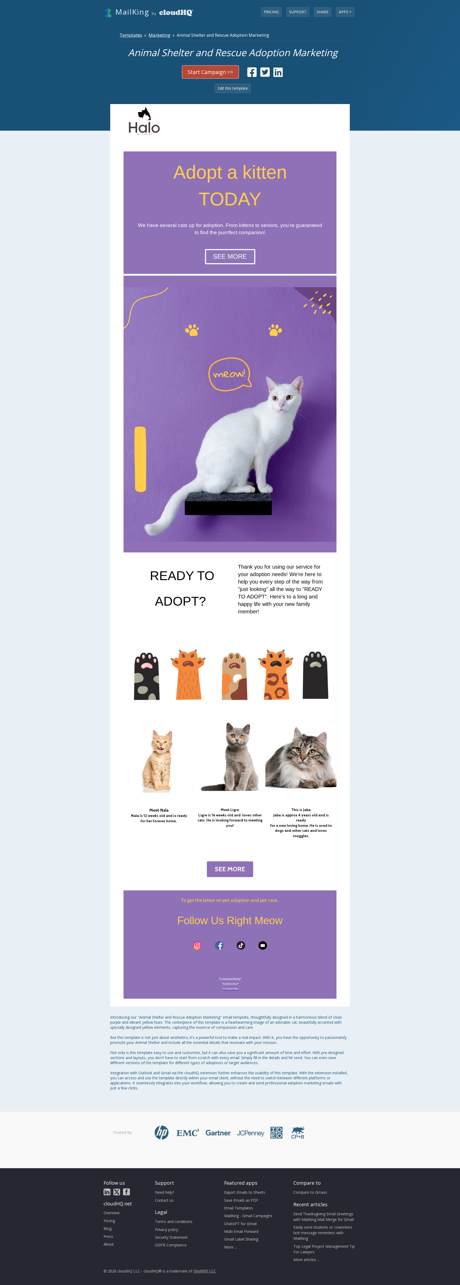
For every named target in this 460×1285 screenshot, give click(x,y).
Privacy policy (166, 1229)
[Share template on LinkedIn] (278, 74)
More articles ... (306, 1259)
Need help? (164, 1192)
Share (322, 11)
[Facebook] (219, 945)
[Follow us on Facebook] (126, 1191)
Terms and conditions (173, 1221)
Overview (112, 1212)
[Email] (262, 945)
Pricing (271, 11)
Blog (108, 1228)
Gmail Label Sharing (241, 1239)
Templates (131, 35)
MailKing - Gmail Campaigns (248, 1215)
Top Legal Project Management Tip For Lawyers (324, 1249)
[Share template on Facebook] (252, 74)
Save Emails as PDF (241, 1200)
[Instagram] (197, 945)
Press (108, 1236)
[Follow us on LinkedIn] (107, 1191)
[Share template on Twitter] (265, 74)
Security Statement (171, 1237)
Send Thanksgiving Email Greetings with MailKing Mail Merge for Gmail (323, 1216)
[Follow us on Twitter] (116, 1192)
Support (297, 11)
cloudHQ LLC (204, 1271)
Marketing (159, 35)
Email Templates (238, 1207)
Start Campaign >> (210, 72)
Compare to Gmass (310, 1192)
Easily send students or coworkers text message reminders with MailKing (322, 1233)
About (109, 1244)
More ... (230, 1247)
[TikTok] (241, 945)
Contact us (164, 1200)
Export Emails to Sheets (244, 1192)
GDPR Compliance (171, 1244)
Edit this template (233, 88)
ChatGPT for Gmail (240, 1223)
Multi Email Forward (241, 1231)
